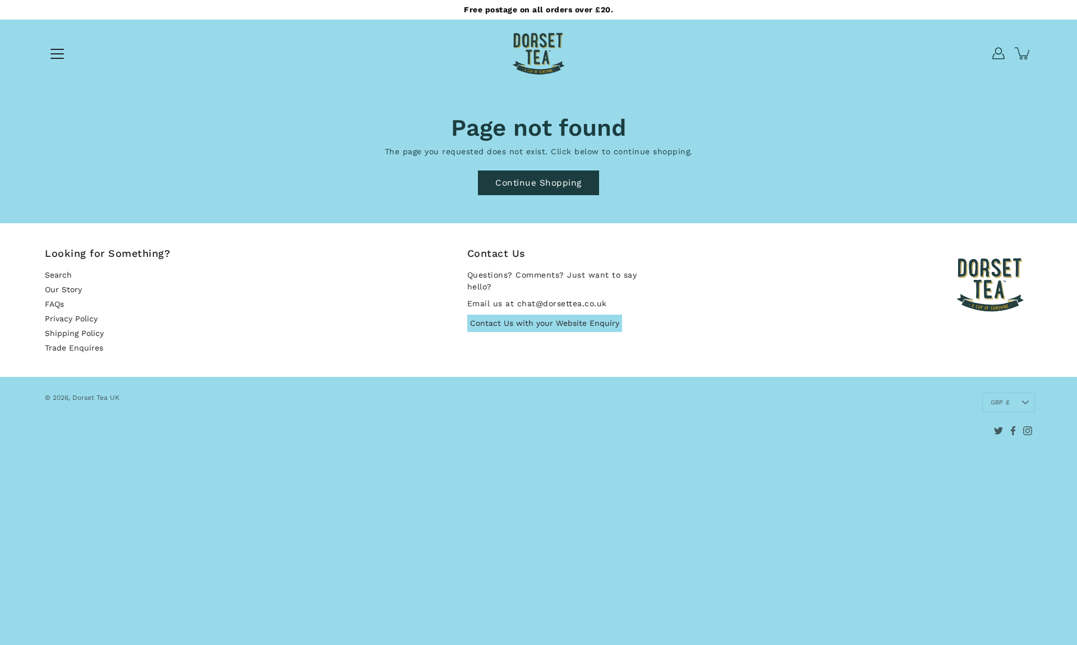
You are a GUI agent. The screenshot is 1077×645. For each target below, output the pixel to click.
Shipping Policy (74, 333)
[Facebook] (1013, 430)
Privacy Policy (71, 318)
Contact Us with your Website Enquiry (544, 323)
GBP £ (1000, 402)
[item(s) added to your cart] (1023, 53)
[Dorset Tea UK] (538, 53)
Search (58, 274)
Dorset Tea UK (95, 398)
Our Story (63, 289)
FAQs (54, 304)
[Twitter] (998, 430)
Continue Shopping (538, 183)
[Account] (998, 53)
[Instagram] (1027, 430)
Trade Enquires (74, 347)
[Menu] (57, 54)
